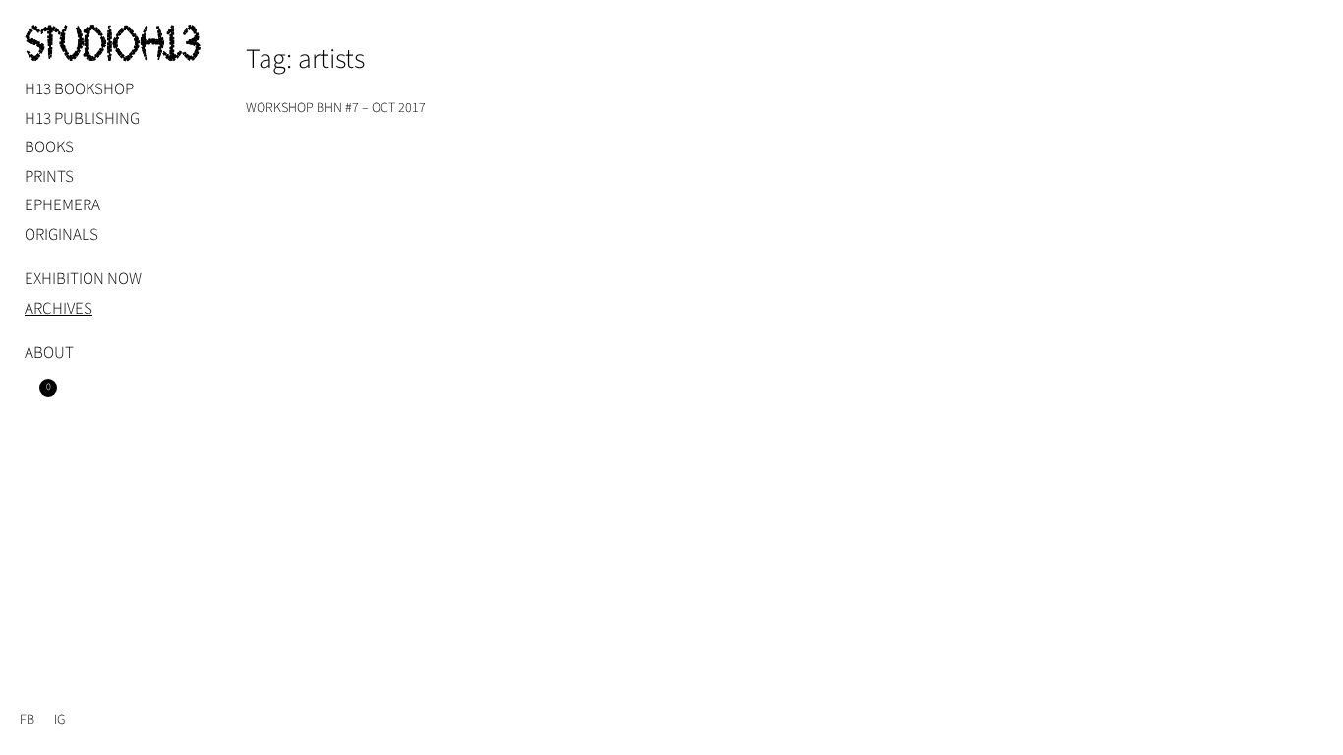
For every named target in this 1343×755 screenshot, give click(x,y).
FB (27, 719)
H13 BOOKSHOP (79, 89)
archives (58, 308)
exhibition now (83, 279)
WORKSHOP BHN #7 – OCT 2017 (336, 108)
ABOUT (49, 353)
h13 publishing (82, 119)
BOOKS (49, 147)
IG (59, 719)
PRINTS (49, 177)
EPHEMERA (62, 205)
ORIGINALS (61, 235)
